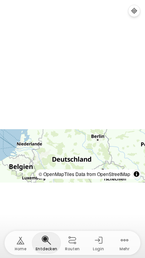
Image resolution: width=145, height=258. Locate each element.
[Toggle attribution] (136, 174)
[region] (72, 156)
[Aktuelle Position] (134, 11)
